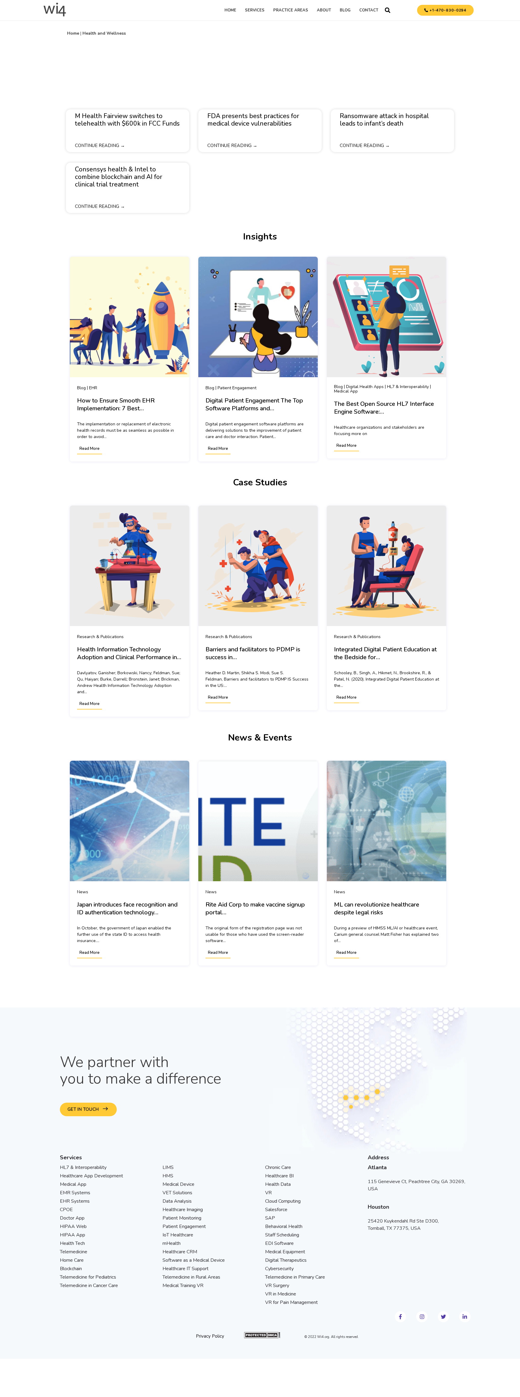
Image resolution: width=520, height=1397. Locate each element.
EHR (93, 388)
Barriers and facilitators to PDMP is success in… (253, 653)
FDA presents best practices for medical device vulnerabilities (253, 120)
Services (255, 10)
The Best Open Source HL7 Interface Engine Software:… (384, 408)
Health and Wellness (104, 33)
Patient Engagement (237, 388)
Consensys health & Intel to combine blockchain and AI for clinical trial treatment (118, 177)
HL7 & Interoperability (408, 387)
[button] (387, 10)
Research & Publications (100, 637)
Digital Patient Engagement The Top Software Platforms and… (254, 404)
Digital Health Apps (365, 387)
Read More (89, 448)
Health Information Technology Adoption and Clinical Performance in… (129, 653)
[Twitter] (443, 1316)
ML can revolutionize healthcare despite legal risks (376, 908)
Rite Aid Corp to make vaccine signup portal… (255, 908)
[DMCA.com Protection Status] (262, 1337)
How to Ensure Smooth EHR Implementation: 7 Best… (116, 404)
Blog (345, 10)
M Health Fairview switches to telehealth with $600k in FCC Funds (127, 120)
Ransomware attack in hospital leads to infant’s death (384, 120)
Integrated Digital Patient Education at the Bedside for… (385, 653)
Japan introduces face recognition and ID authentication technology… (127, 908)
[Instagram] (421, 1316)
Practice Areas (290, 10)
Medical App (346, 391)
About (324, 10)
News (82, 891)
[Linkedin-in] (464, 1316)
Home (230, 10)
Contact (368, 10)
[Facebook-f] (400, 1316)
